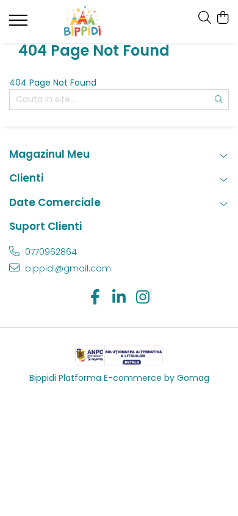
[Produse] (20, 24)
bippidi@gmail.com (67, 268)
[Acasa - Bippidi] (82, 21)
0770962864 (50, 252)
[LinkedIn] (119, 298)
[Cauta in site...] (204, 18)
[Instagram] (143, 298)
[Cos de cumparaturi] (222, 18)
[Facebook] (95, 298)
